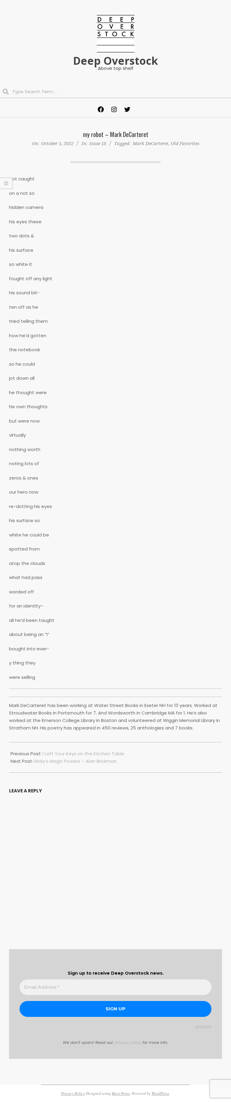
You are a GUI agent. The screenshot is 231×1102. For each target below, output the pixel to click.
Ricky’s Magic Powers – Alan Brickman (75, 761)
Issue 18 (97, 143)
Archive (203, 1026)
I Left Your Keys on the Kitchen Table (83, 753)
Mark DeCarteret (150, 143)
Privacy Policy (73, 1093)
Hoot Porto (121, 1093)
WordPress (160, 1093)
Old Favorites (185, 143)
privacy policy (127, 1042)
